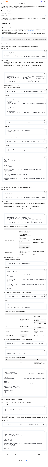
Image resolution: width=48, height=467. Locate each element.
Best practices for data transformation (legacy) (9, 7)
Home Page (3, 6)
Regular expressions (30, 30)
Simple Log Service (9, 6)
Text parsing (20, 7)
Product (45, 15)
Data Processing (16, 6)
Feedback (25, 460)
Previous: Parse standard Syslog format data (9, 454)
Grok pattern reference (31, 35)
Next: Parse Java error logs (42, 454)
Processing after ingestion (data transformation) (27, 6)
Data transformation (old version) (41, 6)
